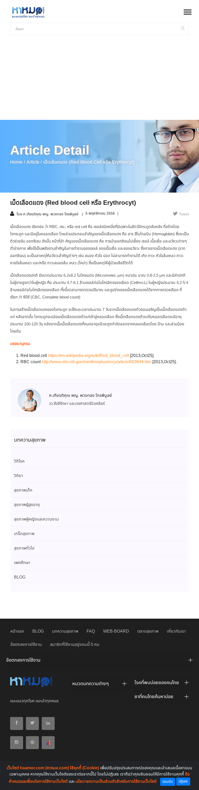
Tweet (184, 214)
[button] (187, 11)
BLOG (38, 631)
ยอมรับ (167, 781)
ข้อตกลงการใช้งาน (26, 645)
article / (34, 162)
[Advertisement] (99, 81)
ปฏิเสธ (183, 781)
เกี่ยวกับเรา (176, 631)
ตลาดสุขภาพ (148, 631)
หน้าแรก (17, 631)
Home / (17, 162)
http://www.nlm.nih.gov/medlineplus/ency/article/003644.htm (96, 362)
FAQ (91, 631)
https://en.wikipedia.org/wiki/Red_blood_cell (88, 356)
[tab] (99, 662)
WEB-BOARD (116, 631)
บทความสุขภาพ (65, 631)
